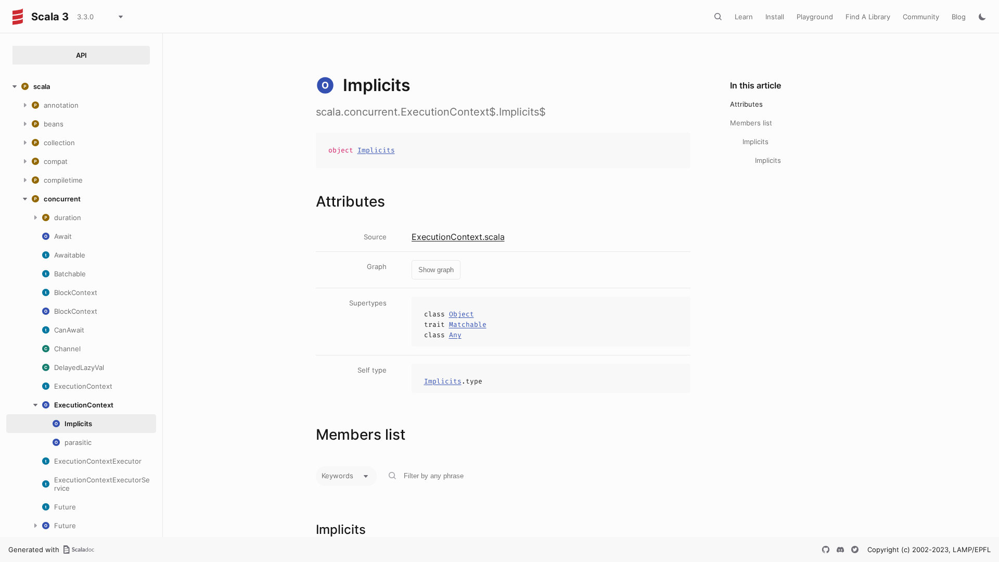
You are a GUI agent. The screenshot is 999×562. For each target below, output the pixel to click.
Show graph (436, 270)
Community (921, 16)
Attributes (746, 104)
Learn (744, 16)
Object (461, 314)
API (81, 55)
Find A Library (868, 16)
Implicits (376, 150)
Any (455, 334)
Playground (815, 16)
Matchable (467, 324)
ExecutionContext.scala (458, 237)
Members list (751, 123)
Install (774, 16)
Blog (959, 16)
